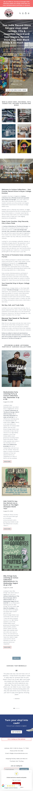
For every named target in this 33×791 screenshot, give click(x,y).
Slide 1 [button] (15, 180)
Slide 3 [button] (17, 180)
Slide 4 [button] (17, 708)
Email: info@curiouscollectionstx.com (16, 753)
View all (16, 658)
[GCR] (3, 785)
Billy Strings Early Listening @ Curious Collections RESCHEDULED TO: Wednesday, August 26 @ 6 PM (10, 580)
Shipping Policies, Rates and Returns (16, 758)
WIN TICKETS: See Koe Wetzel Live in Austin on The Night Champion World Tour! (10, 504)
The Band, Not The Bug (16, 761)
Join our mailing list (16, 766)
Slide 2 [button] (16, 180)
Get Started (16, 731)
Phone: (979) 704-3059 (16, 750)
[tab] (15, 180)
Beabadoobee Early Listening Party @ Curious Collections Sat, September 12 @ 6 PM (11, 395)
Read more (7, 461)
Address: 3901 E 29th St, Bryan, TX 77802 (16, 748)
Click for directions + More (16, 90)
